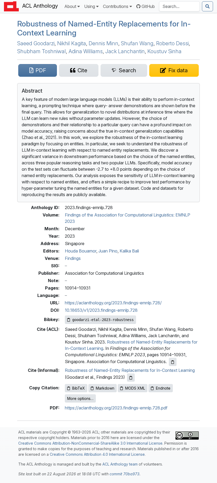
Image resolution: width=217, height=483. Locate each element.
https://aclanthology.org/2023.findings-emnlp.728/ (113, 302)
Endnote (163, 388)
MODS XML (135, 388)
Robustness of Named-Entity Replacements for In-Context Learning (104, 28)
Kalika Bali (129, 251)
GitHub (148, 6)
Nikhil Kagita (71, 43)
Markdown (105, 388)
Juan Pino (107, 251)
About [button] (70, 6)
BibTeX (78, 388)
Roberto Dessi (172, 43)
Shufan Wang (137, 43)
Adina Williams (86, 51)
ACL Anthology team (120, 464)
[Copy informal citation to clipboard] (131, 377)
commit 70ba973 (124, 474)
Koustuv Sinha (164, 51)
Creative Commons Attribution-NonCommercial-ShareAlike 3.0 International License (90, 443)
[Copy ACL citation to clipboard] (173, 362)
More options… (80, 398)
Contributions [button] (115, 6)
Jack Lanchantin (125, 51)
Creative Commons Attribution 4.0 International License (97, 454)
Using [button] (89, 6)
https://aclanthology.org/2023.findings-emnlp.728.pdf (116, 407)
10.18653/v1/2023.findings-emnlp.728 (101, 310)
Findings (73, 258)
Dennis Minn (103, 43)
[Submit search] (207, 6)
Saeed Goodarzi (36, 43)
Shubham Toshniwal (41, 51)
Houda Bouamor (80, 251)
